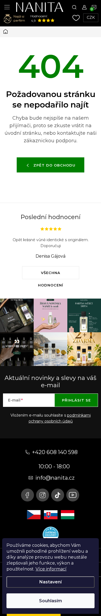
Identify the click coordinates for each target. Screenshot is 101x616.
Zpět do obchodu (54, 165)
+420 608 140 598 (55, 452)
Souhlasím (50, 600)
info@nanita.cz (55, 478)
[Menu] (7, 7)
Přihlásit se (76, 400)
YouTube (72, 495)
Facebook (27, 495)
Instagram (42, 495)
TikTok (57, 495)
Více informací (51, 569)
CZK (91, 17)
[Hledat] (74, 7)
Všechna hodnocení (50, 275)
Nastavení (50, 581)
